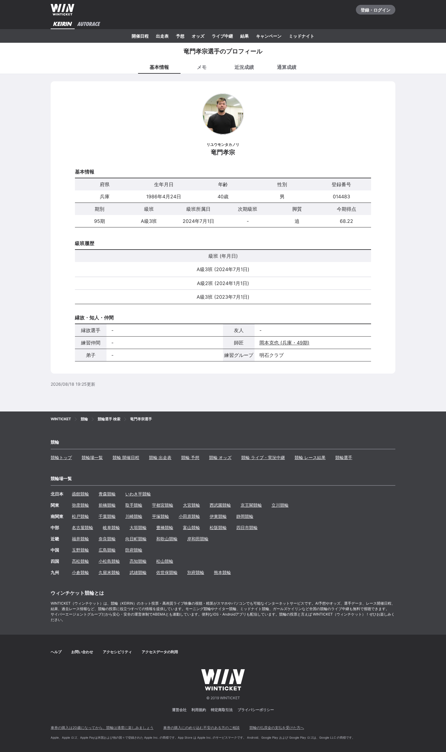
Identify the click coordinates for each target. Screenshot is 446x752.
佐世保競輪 (166, 572)
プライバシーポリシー (256, 709)
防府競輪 (133, 549)
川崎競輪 (133, 516)
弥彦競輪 (80, 505)
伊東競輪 (218, 516)
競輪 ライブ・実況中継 (263, 457)
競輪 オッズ (220, 457)
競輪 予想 (190, 457)
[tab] (202, 67)
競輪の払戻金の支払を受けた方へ (276, 727)
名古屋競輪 (82, 527)
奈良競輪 (107, 538)
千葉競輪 (107, 516)
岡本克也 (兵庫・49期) (284, 343)
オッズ (198, 36)
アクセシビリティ (117, 652)
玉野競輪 (80, 549)
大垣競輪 (138, 527)
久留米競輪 (109, 572)
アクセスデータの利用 (160, 652)
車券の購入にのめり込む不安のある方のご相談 (201, 727)
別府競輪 (195, 572)
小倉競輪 (80, 572)
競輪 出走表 (160, 457)
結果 (244, 36)
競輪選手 (343, 457)
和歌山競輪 (166, 538)
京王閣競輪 (251, 505)
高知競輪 (138, 561)
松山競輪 (164, 561)
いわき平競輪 (138, 493)
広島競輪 (107, 549)
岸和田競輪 (197, 538)
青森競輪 (107, 493)
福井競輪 (80, 538)
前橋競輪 (107, 505)
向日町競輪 (136, 538)
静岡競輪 (244, 516)
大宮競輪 (191, 505)
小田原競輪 (189, 516)
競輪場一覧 (92, 457)
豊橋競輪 (164, 527)
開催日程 (140, 36)
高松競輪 (80, 561)
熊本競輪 (222, 572)
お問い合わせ (82, 652)
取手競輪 (133, 505)
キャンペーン (269, 36)
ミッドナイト (301, 36)
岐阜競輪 (111, 527)
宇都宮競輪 (162, 505)
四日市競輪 (247, 527)
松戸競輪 (80, 516)
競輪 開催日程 (126, 457)
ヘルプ (56, 652)
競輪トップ (61, 457)
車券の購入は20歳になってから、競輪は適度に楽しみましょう (102, 727)
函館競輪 (80, 493)
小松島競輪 (109, 561)
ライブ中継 (222, 36)
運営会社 (179, 709)
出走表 (162, 36)
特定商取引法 (222, 709)
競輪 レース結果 (310, 457)
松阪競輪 (218, 527)
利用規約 (198, 709)
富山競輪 (191, 527)
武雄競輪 (138, 572)
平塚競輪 (160, 516)
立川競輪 (280, 505)
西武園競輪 (220, 505)
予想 (180, 36)
